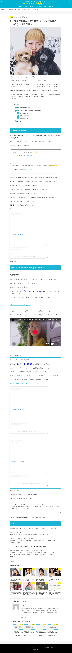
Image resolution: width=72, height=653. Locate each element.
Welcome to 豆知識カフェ (36, 3)
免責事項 (47, 647)
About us (32, 6)
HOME (3, 9)
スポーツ (51, 6)
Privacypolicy (39, 6)
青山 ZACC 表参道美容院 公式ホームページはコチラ (24, 383)
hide (18, 104)
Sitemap (21, 6)
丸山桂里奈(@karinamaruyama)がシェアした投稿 (28, 256)
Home (18, 647)
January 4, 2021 (31, 155)
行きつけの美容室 (23, 115)
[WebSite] (23, 617)
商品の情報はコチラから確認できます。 (20, 305)
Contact (26, 6)
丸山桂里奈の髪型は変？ (22, 107)
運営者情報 (53, 647)
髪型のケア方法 (22, 113)
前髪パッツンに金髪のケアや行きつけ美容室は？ (29, 110)
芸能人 (45, 6)
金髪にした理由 (22, 118)
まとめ (18, 121)
